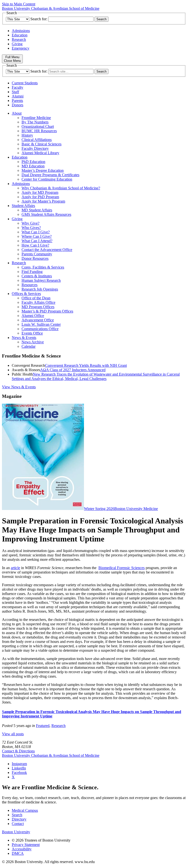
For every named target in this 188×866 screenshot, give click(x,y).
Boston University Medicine (136, 509)
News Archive (33, 342)
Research (19, 39)
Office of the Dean (36, 298)
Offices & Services (26, 294)
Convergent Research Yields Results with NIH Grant (86, 365)
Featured (42, 726)
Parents (17, 100)
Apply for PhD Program (40, 197)
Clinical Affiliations (37, 140)
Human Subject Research (41, 280)
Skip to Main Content (18, 4)
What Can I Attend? (37, 241)
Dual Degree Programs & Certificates (50, 175)
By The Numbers (35, 122)
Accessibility (22, 849)
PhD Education (33, 162)
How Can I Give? (35, 245)
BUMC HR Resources (39, 131)
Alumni (18, 96)
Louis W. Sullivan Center (41, 324)
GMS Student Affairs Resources (46, 214)
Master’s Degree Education (43, 170)
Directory (19, 819)
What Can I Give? (36, 232)
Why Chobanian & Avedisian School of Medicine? (61, 188)
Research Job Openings (40, 289)
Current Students (25, 83)
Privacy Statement (26, 845)
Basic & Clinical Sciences (41, 144)
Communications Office (40, 329)
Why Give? (30, 223)
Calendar (28, 346)
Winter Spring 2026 (99, 509)
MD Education (33, 166)
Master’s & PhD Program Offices (47, 311)
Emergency (20, 48)
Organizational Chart (38, 126)
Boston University (16, 832)
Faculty (17, 87)
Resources (29, 285)
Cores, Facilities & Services (43, 267)
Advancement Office (38, 320)
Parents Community (37, 254)
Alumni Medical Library (40, 153)
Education (19, 35)
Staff (15, 92)
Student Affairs (23, 206)
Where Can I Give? (37, 236)
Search (17, 815)
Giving (17, 44)
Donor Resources (35, 258)
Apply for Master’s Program (43, 201)
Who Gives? (31, 228)
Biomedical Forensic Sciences (121, 568)
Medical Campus (25, 810)
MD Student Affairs (37, 210)
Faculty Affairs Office (38, 302)
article (15, 568)
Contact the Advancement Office (47, 250)
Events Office (32, 333)
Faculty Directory (35, 148)
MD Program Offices (38, 307)
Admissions (21, 31)
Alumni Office (33, 316)
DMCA (18, 853)
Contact (18, 824)
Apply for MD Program (40, 192)
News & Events (24, 338)
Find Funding (32, 272)
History (27, 135)
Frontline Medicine (36, 118)
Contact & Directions (18, 751)
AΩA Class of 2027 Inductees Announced (73, 370)
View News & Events (19, 387)
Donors (17, 105)
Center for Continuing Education (47, 179)
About (17, 113)
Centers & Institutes (37, 276)
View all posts (13, 734)
